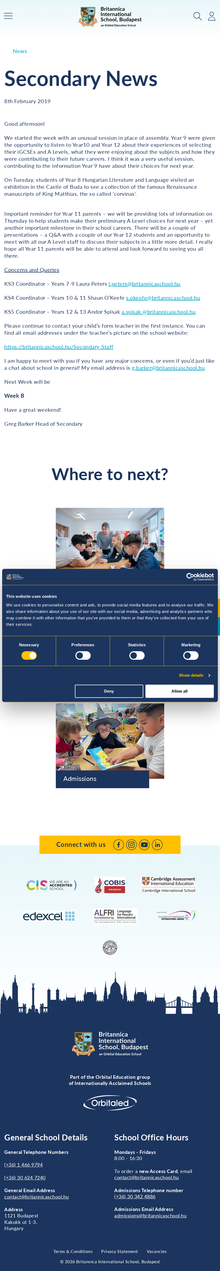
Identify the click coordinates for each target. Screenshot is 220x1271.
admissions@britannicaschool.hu (150, 1215)
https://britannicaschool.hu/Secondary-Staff (58, 346)
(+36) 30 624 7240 (25, 1178)
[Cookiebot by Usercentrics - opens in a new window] (190, 577)
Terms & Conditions (73, 1251)
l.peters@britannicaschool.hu (145, 283)
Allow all (179, 691)
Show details (191, 675)
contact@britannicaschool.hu (36, 1197)
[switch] (83, 655)
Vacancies (157, 1251)
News (20, 51)
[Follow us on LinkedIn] (157, 844)
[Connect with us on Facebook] (118, 844)
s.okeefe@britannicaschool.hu (163, 297)
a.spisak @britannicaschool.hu (159, 311)
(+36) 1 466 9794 (23, 1165)
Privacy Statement (119, 1251)
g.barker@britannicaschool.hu (168, 367)
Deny (109, 691)
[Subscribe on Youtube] (144, 844)
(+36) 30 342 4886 (135, 1196)
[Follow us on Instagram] (131, 844)
